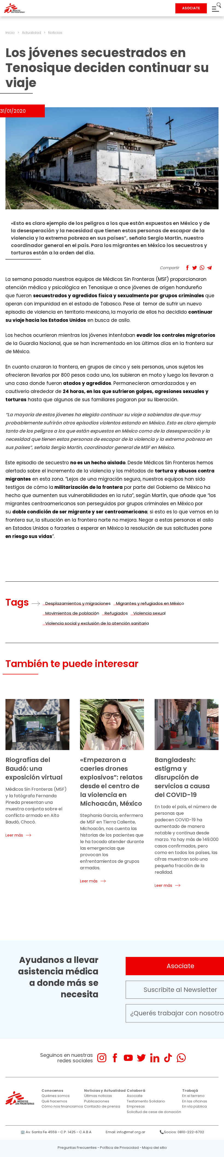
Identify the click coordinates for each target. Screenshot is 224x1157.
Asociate (135, 1095)
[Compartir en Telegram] (209, 267)
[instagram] (101, 1057)
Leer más (14, 835)
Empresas (136, 1106)
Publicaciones (96, 1101)
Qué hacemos (54, 1101)
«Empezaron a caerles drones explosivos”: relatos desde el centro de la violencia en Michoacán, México (111, 782)
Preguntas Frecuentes (77, 1147)
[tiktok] (167, 1057)
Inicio (10, 32)
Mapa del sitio (154, 1147)
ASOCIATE (191, 8)
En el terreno (193, 1095)
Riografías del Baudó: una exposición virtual (34, 769)
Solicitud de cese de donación (154, 1111)
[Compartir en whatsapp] (202, 267)
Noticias (55, 32)
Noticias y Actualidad (105, 1090)
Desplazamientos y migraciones (78, 603)
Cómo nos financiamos (62, 1106)
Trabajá (190, 1090)
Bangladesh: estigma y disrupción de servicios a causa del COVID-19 (182, 777)
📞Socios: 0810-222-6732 (182, 1132)
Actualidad (31, 32)
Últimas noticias (98, 1095)
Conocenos (52, 1090)
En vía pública (194, 1106)
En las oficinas (194, 1101)
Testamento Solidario (146, 1101)
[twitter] (141, 1057)
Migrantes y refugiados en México (150, 603)
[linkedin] (154, 1057)
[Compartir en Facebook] (187, 267)
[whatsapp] (181, 1057)
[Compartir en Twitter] (194, 267)
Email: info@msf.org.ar (125, 1132)
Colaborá (136, 1090)
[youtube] (128, 1057)
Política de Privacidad (119, 1147)
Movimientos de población (72, 613)
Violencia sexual (149, 613)
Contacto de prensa (102, 1106)
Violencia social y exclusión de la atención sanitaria (97, 623)
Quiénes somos (56, 1095)
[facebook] (114, 1057)
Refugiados (116, 613)
